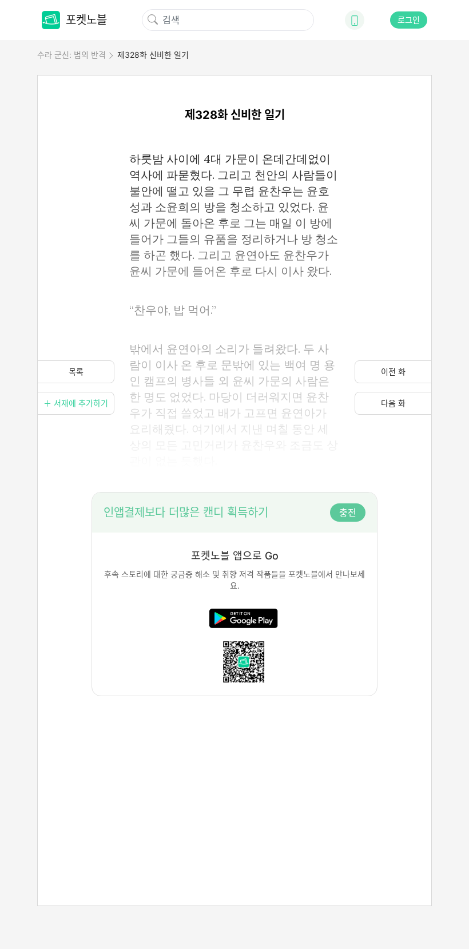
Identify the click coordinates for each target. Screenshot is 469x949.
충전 (347, 512)
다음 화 (393, 403)
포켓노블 (86, 20)
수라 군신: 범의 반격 (71, 54)
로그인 (409, 20)
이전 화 (393, 371)
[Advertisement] (234, 776)
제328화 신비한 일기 (153, 54)
